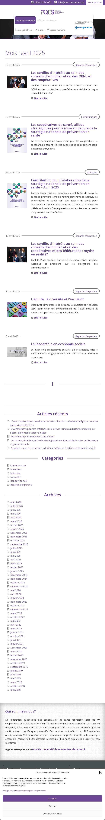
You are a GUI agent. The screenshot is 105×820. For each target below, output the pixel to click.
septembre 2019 (19, 666)
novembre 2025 (18, 536)
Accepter (52, 798)
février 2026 (16, 525)
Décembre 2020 (18, 647)
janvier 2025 (17, 571)
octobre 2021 (17, 636)
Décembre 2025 (18, 532)
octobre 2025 (17, 540)
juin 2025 (15, 551)
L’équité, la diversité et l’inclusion (57, 299)
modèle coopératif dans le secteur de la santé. (59, 749)
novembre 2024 (18, 578)
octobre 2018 (17, 685)
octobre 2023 (17, 605)
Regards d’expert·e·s (86, 64)
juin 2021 (15, 640)
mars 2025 (16, 563)
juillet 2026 (16, 506)
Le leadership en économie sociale (58, 344)
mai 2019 (15, 678)
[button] (101, 772)
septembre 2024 (19, 586)
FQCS (40, 20)
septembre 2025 (19, 544)
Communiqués (89, 116)
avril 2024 (15, 594)
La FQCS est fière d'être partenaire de (84, 23)
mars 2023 (16, 613)
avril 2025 (15, 559)
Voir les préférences (52, 813)
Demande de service (25, 20)
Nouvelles (15, 477)
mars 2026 (16, 521)
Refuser (52, 806)
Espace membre (57, 29)
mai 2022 (15, 620)
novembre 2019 (18, 659)
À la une (40, 29)
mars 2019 (16, 682)
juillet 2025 (16, 548)
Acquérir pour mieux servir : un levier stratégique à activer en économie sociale (53, 448)
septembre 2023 (19, 609)
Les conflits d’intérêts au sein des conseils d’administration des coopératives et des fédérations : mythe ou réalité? (62, 248)
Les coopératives (23, 29)
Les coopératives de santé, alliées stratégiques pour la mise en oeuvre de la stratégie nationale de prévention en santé (64, 129)
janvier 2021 (17, 643)
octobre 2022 (17, 617)
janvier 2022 (17, 632)
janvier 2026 (17, 528)
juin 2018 (15, 689)
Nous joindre (95, 2)
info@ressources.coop (71, 2)
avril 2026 (15, 517)
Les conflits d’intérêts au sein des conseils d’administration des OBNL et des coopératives (61, 76)
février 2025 (16, 567)
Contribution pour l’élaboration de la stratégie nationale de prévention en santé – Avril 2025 (60, 183)
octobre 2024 (17, 582)
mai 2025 (15, 555)
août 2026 (15, 502)
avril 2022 (15, 624)
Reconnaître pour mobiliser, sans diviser (32, 436)
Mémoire (92, 172)
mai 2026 (15, 513)
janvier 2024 (17, 597)
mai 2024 (15, 590)
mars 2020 (16, 651)
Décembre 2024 (18, 574)
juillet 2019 (16, 670)
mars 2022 (16, 628)
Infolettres (15, 469)
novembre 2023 (18, 601)
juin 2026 (15, 509)
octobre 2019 (17, 663)
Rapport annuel (18, 480)
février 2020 (16, 655)
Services (50, 20)
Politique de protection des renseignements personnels (24, 791)
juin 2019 (15, 674)
